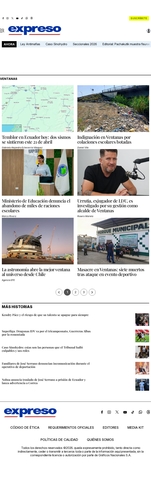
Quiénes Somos (100, 439)
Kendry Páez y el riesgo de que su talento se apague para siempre (45, 315)
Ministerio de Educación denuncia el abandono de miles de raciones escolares (36, 205)
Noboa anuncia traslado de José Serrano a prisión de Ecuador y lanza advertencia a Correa (44, 381)
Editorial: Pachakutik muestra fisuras (126, 44)
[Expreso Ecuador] (30, 416)
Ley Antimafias (30, 44)
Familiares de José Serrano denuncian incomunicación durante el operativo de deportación (46, 365)
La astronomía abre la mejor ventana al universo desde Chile (36, 271)
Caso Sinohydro (56, 44)
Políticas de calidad (59, 439)
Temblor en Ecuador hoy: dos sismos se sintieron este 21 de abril (36, 139)
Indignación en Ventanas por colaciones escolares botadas (104, 139)
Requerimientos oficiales (71, 427)
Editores (111, 427)
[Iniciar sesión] (149, 30)
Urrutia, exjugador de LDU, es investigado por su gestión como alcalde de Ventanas (107, 205)
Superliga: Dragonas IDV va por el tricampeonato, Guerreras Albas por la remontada (46, 332)
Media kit (135, 427)
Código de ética (24, 427)
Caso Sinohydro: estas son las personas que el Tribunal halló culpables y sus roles (42, 349)
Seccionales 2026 (85, 44)
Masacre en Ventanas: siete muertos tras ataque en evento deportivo (110, 271)
